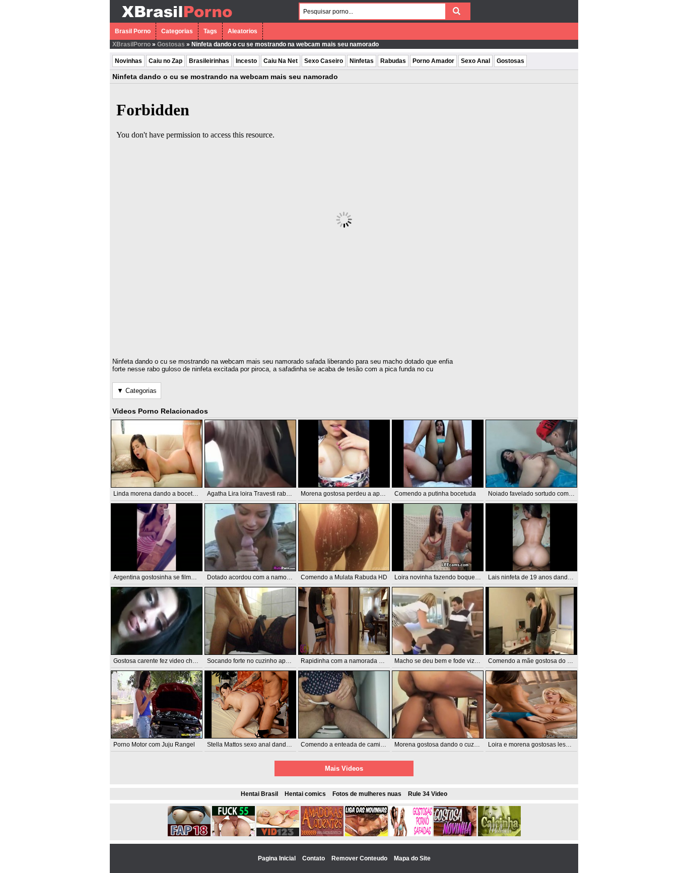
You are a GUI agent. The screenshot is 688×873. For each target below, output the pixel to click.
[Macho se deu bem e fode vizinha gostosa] (438, 621)
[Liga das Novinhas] (366, 834)
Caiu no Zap (165, 60)
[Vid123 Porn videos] (277, 834)
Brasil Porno (133, 31)
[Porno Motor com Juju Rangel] (156, 704)
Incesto (246, 60)
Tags (210, 31)
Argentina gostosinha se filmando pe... (165, 577)
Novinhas (128, 60)
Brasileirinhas (209, 60)
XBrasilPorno (131, 44)
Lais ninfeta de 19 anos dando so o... (538, 577)
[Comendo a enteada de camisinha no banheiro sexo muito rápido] (344, 704)
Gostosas (171, 44)
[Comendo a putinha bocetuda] (438, 454)
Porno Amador (433, 60)
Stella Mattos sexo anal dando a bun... (259, 744)
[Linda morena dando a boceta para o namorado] (156, 454)
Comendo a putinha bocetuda (435, 493)
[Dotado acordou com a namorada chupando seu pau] (250, 537)
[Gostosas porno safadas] (410, 834)
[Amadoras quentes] (322, 834)
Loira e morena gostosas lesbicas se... (540, 744)
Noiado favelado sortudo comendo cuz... (543, 493)
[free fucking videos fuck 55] (233, 834)
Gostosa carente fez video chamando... (166, 660)
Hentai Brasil (259, 793)
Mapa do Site (412, 858)
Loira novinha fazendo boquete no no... (448, 577)
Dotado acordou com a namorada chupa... (264, 577)
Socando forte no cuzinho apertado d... (260, 660)
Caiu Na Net (280, 60)
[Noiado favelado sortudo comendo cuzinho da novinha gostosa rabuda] (531, 454)
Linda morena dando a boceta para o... (166, 493)
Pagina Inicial (277, 858)
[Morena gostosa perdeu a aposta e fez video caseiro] (344, 454)
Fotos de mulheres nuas (366, 793)
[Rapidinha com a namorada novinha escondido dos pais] (344, 621)
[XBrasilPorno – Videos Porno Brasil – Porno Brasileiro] (176, 18)
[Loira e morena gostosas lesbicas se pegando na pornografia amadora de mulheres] (531, 704)
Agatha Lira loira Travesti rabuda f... (255, 493)
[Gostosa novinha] (455, 834)
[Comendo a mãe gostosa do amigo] (531, 621)
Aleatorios (242, 31)
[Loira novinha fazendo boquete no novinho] (438, 537)
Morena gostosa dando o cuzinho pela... (449, 744)
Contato (314, 858)
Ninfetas (362, 60)
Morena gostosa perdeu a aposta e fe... (354, 493)
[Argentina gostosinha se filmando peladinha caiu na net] (156, 537)
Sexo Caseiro (323, 60)
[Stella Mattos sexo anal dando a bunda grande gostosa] (250, 704)
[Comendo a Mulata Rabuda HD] (344, 537)
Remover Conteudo (360, 858)
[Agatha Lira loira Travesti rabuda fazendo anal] (250, 454)
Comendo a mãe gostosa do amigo (536, 660)
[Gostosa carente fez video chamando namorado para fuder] (156, 621)
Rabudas (393, 60)
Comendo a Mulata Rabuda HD (344, 577)
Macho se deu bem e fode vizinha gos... (448, 660)
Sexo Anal (475, 60)
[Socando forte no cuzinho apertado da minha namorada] (250, 621)
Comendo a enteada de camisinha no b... (357, 744)
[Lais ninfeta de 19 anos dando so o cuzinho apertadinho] (531, 537)
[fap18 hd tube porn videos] (189, 834)
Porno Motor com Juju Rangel (154, 744)
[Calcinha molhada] (499, 834)
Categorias (177, 31)
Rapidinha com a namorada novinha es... (357, 660)
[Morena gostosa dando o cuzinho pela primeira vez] (438, 704)
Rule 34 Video (427, 793)
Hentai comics (305, 793)
